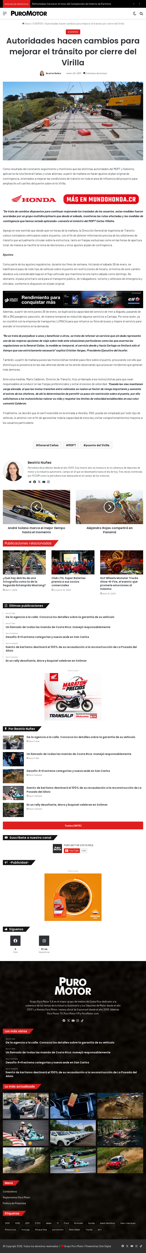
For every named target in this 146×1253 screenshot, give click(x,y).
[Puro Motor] (29, 13)
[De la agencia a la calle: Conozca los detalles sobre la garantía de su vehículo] (13, 742)
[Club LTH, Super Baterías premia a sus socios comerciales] (73, 562)
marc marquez (127, 1223)
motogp (25, 1229)
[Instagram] (48, 482)
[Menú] (5, 14)
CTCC (38, 1223)
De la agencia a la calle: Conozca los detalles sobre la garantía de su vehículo (81, 737)
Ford (66, 1223)
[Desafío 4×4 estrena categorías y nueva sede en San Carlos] (13, 776)
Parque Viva (41, 1229)
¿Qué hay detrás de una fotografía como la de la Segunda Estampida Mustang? (24, 581)
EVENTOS (38, 23)
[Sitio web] (30, 482)
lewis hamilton (107, 1223)
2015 (7, 1223)
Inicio (27, 23)
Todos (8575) (73, 825)
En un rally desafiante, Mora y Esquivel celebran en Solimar (67, 805)
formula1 (78, 1223)
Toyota (89, 1229)
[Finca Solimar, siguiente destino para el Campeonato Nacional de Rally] (120, 1160)
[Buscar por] (141, 14)
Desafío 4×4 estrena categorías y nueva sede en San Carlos (68, 771)
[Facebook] (34, 482)
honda (91, 1223)
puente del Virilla (97, 445)
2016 (17, 1223)
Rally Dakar (74, 1229)
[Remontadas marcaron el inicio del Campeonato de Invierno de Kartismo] (73, 1160)
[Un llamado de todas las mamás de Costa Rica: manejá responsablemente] (13, 759)
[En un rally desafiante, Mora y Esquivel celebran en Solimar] (13, 810)
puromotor (58, 1229)
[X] (39, 482)
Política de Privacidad (14, 1203)
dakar (49, 1223)
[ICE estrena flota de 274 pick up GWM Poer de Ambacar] (73, 1133)
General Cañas (48, 445)
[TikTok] (82, 1020)
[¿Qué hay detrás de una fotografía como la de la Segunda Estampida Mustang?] (24, 562)
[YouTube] (43, 482)
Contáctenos (10, 1191)
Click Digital (104, 1246)
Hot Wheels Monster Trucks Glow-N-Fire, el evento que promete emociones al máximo (119, 583)
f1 (58, 1223)
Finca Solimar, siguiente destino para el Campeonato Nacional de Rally (70, 3)
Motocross (10, 1229)
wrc (100, 1229)
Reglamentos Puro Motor (16, 1197)
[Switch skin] (134, 14)
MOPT (72, 445)
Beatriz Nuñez (53, 73)
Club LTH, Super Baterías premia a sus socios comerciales (69, 581)
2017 (27, 1223)
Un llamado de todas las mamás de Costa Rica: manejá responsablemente (79, 754)
